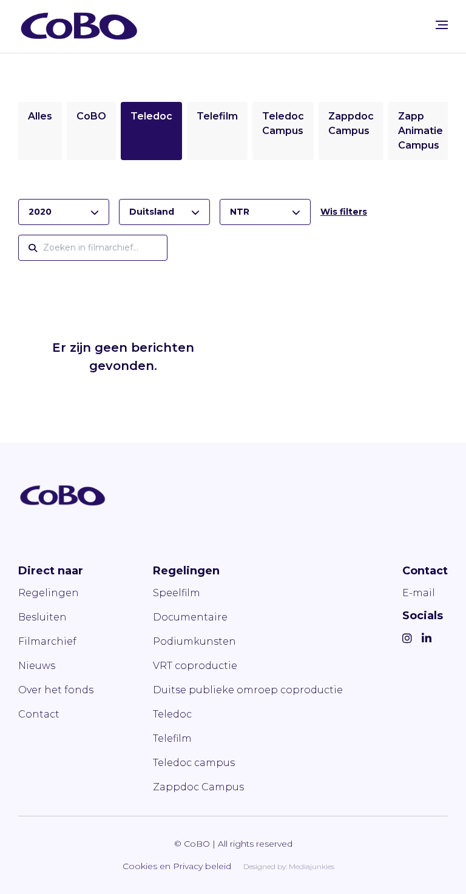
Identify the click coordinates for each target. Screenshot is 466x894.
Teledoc (151, 116)
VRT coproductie (195, 665)
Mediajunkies (311, 866)
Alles (40, 116)
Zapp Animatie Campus (420, 130)
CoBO (91, 116)
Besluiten (42, 617)
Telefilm (217, 116)
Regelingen (48, 593)
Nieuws (36, 665)
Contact (38, 714)
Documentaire (190, 617)
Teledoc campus (194, 762)
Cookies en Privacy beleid (177, 866)
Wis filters (343, 211)
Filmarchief (47, 641)
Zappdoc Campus (198, 787)
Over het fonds (55, 690)
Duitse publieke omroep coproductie (248, 690)
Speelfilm (176, 593)
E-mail (418, 593)
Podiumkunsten (194, 641)
